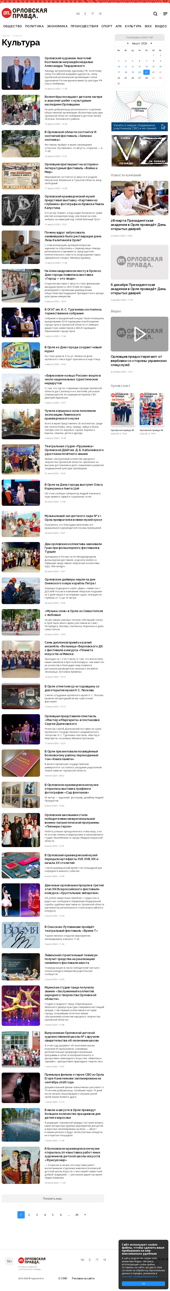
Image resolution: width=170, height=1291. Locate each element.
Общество (12, 26)
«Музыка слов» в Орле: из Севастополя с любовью (74, 613)
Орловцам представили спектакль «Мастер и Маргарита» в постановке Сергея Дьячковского (72, 720)
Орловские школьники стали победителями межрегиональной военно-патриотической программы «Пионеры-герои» (72, 820)
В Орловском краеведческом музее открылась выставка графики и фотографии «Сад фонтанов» (71, 788)
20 (139, 72)
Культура (133, 26)
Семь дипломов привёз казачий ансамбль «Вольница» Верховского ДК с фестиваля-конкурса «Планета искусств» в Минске (74, 648)
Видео (161, 26)
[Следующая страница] (84, 1214)
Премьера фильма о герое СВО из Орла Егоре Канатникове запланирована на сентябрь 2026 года (74, 1078)
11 (126, 66)
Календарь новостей (139, 37)
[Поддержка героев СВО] (139, 130)
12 (132, 66)
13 (139, 66)
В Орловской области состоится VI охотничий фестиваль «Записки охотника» (70, 135)
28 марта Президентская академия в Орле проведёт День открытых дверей (138, 224)
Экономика (57, 26)
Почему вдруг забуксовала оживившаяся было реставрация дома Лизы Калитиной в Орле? (73, 236)
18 (126, 72)
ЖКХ (148, 26)
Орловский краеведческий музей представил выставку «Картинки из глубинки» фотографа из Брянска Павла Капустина (74, 202)
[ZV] (139, 165)
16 (160, 66)
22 (153, 72)
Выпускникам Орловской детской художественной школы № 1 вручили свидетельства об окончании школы (72, 1036)
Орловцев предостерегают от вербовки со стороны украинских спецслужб (139, 360)
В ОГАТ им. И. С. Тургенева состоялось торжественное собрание (73, 311)
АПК (119, 26)
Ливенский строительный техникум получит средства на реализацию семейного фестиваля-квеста (71, 959)
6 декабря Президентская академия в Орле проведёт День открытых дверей (138, 289)
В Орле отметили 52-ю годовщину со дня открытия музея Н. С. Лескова (72, 688)
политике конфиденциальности (140, 1276)
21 (146, 72)
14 (146, 66)
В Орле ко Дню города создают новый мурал (73, 349)
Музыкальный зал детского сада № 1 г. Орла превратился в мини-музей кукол (73, 517)
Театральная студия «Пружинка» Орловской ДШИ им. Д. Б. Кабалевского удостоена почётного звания (74, 450)
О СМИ (62, 1278)
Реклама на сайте (83, 1278)
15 (153, 66)
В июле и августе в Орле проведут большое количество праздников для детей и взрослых (72, 1113)
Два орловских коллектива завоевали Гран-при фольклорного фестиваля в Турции (73, 547)
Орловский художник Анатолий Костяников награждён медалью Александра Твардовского (69, 62)
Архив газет (120, 386)
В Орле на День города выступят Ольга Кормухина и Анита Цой (74, 486)
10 (119, 66)
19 (132, 72)
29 (76, 1215)
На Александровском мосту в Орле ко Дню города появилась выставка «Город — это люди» (73, 274)
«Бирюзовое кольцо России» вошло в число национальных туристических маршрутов (73, 379)
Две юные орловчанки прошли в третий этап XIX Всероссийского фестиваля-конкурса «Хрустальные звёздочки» (74, 889)
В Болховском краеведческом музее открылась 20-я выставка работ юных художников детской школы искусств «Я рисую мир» (72, 1154)
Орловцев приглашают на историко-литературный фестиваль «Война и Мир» (72, 168)
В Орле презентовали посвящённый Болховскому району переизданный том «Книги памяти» (71, 755)
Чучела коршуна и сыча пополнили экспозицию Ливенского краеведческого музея (70, 414)
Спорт (107, 26)
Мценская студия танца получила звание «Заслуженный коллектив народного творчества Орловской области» (70, 993)
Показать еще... (53, 1198)
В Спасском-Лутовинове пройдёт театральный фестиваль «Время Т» (71, 928)
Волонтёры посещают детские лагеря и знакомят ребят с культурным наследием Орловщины (73, 100)
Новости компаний (126, 175)
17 (119, 72)
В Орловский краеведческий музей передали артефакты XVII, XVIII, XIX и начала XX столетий (71, 859)
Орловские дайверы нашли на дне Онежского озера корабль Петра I (70, 581)
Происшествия (84, 26)
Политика (34, 26)
